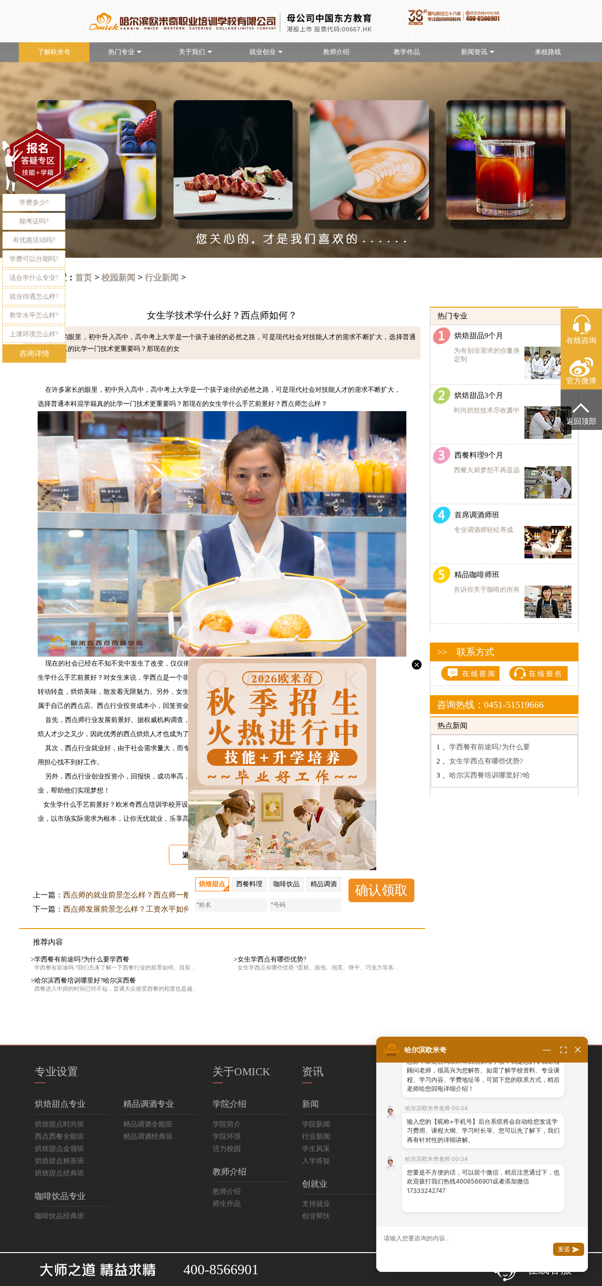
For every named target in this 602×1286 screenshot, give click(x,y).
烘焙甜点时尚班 (59, 1124)
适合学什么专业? (33, 277)
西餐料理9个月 (477, 455)
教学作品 (407, 52)
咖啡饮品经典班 (59, 1216)
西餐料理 (249, 884)
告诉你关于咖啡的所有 (487, 589)
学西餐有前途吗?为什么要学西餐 (81, 959)
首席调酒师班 (475, 515)
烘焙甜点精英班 (59, 1161)
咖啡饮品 (286, 884)
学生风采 (316, 1148)
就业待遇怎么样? (33, 296)
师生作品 (227, 1203)
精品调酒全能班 (148, 1124)
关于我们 (192, 52)
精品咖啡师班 (475, 575)
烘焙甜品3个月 (477, 395)
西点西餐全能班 (59, 1136)
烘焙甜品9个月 (477, 336)
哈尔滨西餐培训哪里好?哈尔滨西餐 (85, 980)
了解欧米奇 (54, 52)
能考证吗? (33, 221)
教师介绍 (336, 52)
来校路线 (548, 52)
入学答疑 (316, 1161)
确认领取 (381, 890)
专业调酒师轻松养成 (483, 529)
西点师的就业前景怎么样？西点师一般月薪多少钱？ (149, 895)
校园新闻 (118, 277)
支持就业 (316, 1203)
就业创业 (262, 52)
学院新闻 (316, 1124)
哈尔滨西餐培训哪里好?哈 (489, 775)
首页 (83, 277)
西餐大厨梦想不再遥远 (487, 470)
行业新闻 (162, 277)
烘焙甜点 (212, 884)
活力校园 (227, 1148)
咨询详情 (34, 353)
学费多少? (33, 202)
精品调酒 (323, 884)
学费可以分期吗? (33, 258)
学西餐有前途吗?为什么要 (489, 747)
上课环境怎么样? (33, 334)
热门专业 (121, 52)
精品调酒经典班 (148, 1136)
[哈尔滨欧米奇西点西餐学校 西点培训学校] (95, 1265)
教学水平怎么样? (33, 315)
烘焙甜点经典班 (59, 1173)
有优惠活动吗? (34, 240)
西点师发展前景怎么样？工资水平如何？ (130, 909)
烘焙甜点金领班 (59, 1148)
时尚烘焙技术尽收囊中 (487, 410)
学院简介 (227, 1124)
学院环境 (227, 1136)
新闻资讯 (474, 52)
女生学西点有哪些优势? (272, 959)
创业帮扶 (316, 1216)
